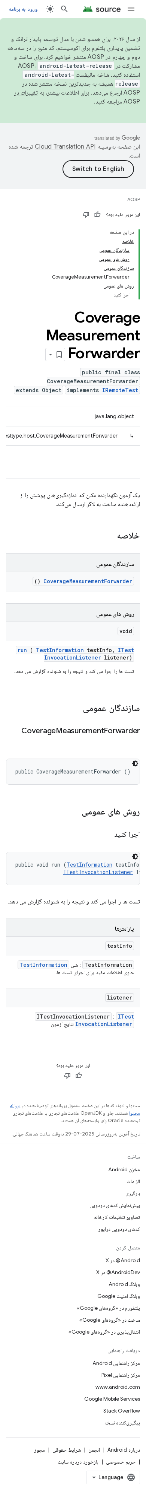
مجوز (39, 1450)
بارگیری (132, 1193)
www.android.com (117, 1387)
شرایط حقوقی (66, 1450)
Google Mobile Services (112, 1398)
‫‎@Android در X (123, 1260)
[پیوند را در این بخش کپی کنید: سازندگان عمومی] (73, 708)
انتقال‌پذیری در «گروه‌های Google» (104, 1331)
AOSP (133, 199)
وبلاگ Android (124, 1284)
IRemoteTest (120, 390)
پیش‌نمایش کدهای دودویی (114, 1205)
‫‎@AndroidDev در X (118, 1272)
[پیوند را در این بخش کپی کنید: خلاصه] (107, 536)
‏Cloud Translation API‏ (65, 146)
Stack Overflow (121, 1410)
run (22, 650)
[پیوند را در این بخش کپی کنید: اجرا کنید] (105, 834)
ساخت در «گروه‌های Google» (109, 1319)
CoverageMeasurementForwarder (87, 581)
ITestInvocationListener (89, 654)
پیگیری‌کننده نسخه (122, 1422)
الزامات (133, 1181)
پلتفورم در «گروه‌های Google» (108, 1308)
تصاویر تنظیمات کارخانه (117, 1217)
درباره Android (123, 1450)
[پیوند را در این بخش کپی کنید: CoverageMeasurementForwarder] (132, 741)
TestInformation (60, 650)
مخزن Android (124, 1169)
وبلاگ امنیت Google (118, 1296)
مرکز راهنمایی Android (116, 1363)
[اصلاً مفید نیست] (86, 214)
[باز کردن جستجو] (64, 8)
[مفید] (97, 214)
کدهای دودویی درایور (119, 1229)
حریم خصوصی (121, 1462)
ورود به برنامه (23, 9)
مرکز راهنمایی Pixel (120, 1375)
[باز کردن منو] (131, 9)
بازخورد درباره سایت (78, 1462)
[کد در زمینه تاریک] (135, 763)
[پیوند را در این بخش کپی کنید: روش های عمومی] (71, 812)
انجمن (94, 1450)
